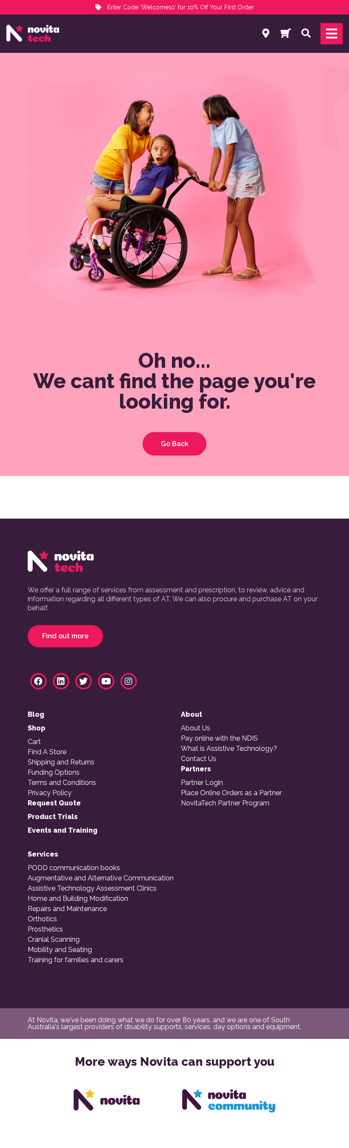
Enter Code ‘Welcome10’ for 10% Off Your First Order (180, 7)
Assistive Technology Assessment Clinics (92, 888)
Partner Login (202, 782)
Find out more (65, 636)
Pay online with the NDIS (219, 738)
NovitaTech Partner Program (225, 803)
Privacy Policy (50, 793)
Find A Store (47, 752)
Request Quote (54, 803)
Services (43, 854)
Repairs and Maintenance (67, 909)
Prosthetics (45, 929)
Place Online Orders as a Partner (231, 793)
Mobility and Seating (60, 949)
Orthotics (42, 919)
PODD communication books (74, 868)
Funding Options (54, 772)
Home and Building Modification (78, 898)
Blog (36, 714)
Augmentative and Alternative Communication (101, 878)
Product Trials (53, 816)
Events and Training (62, 830)
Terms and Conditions (62, 782)
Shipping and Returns (61, 762)
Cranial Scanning (54, 939)
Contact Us (198, 759)
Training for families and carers (75, 960)
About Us (195, 728)
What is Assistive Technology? (229, 748)
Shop (37, 728)
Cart (34, 741)
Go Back (175, 444)
